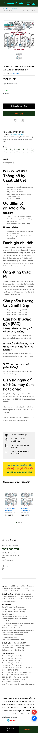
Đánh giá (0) (8, 162)
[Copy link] (32, 151)
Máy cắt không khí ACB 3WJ (11, 656)
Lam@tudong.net (7, 560)
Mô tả (5, 159)
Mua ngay (19, 113)
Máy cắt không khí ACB (10, 672)
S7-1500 (4, 591)
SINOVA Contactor (26, 672)
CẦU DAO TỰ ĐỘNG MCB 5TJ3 (12, 665)
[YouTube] (13, 566)
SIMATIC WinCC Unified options (12, 625)
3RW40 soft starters (9, 596)
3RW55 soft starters (9, 601)
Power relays (24, 645)
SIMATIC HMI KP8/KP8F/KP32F (13, 635)
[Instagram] (3, 569)
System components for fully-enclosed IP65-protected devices (17, 620)
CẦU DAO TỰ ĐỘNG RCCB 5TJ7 (12, 668)
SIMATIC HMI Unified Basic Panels (13, 640)
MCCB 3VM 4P (6, 682)
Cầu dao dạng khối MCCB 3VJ (11, 660)
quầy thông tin (19, 139)
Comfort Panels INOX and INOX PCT (14, 616)
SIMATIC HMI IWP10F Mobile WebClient (14, 632)
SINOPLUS (17, 682)
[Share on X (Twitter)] (10, 150)
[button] (16, 522)
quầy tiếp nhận (8, 139)
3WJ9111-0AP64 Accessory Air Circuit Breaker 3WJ (7, 510)
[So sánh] (22, 120)
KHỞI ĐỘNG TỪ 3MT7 (9, 670)
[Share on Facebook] (6, 150)
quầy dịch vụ (11, 137)
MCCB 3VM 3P (6, 677)
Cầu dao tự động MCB (21, 677)
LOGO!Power (14, 591)
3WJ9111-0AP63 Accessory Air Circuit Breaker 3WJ (23, 510)
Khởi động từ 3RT (20, 643)
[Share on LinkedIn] (19, 150)
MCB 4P (4, 675)
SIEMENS (16, 73)
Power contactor (7, 648)
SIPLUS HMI (5, 609)
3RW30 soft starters (22, 594)
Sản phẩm (14, 8)
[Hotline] (34, 712)
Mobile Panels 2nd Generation (12, 628)
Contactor (19, 648)
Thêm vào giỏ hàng (19, 106)
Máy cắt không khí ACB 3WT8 (12, 658)
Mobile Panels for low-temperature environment (18, 630)
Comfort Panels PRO (9, 614)
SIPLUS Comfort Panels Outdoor (13, 612)
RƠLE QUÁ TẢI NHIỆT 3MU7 (18, 675)
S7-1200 (25, 588)
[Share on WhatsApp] (23, 150)
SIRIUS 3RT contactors (10, 645)
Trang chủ (5, 8)
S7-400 (31, 591)
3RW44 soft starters (26, 596)
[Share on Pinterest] (15, 150)
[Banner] (19, 469)
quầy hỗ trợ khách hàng (25, 137)
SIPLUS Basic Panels (9, 637)
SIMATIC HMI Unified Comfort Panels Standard (17, 623)
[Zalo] (34, 718)
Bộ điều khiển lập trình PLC (11, 588)
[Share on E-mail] (28, 150)
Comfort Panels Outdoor (20, 609)
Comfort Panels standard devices (13, 607)
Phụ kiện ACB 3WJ (17, 134)
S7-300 (23, 591)
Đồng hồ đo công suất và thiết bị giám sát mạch (18, 684)
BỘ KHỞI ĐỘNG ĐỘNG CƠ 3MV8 (13, 679)
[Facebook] (3, 566)
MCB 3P (28, 668)
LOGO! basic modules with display (22, 586)
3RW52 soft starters (26, 599)
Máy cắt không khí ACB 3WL (11, 663)
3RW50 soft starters (9, 599)
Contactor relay (7, 650)
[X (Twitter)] (8, 566)
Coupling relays (20, 650)
